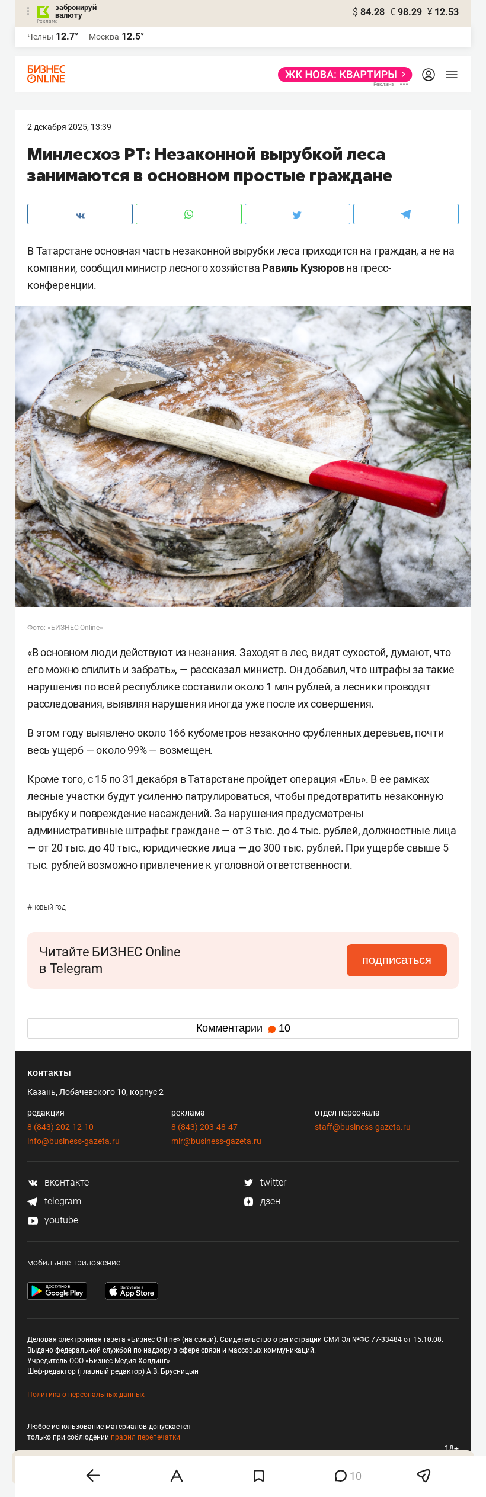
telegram (61, 1201)
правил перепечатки (145, 1437)
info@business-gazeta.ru (73, 1141)
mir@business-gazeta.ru (216, 1141)
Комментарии (243, 1028)
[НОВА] (342, 74)
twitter (272, 1182)
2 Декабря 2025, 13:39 (69, 126)
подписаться (396, 959)
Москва (104, 36)
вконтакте (65, 1182)
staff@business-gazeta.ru (363, 1127)
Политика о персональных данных (86, 1394)
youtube (60, 1220)
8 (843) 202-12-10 (60, 1127)
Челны (40, 36)
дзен (269, 1201)
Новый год (46, 907)
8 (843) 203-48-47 (204, 1127)
